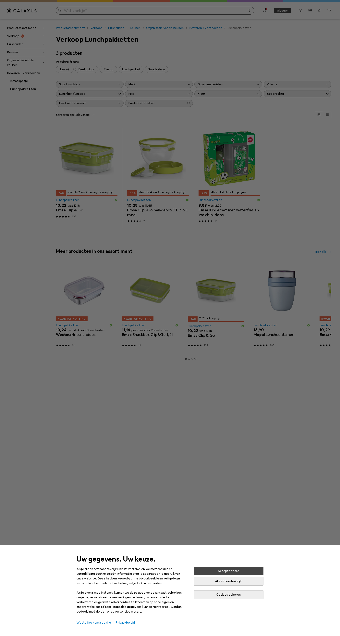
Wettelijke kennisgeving (94, 623)
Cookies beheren (228, 595)
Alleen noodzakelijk (228, 581)
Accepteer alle (228, 571)
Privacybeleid (125, 623)
